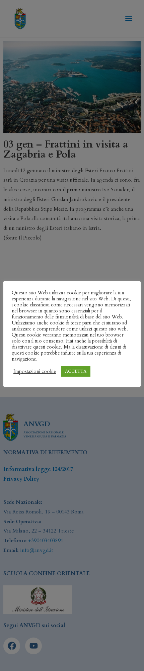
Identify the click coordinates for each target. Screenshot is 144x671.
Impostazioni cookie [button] (34, 371)
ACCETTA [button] (75, 371)
